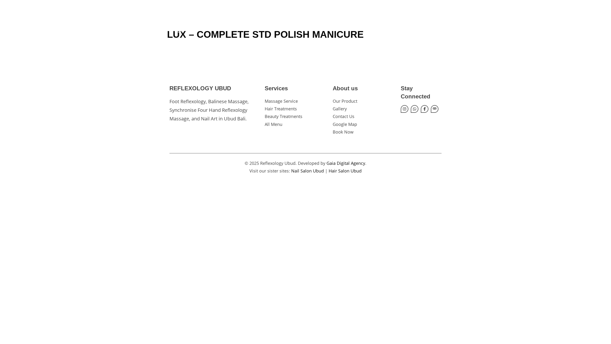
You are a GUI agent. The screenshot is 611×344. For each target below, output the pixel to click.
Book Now (343, 132)
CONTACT (399, 21)
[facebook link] (424, 109)
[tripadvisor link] (434, 109)
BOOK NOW (428, 21)
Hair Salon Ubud (345, 171)
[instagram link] (404, 109)
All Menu (273, 124)
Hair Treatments (281, 109)
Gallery (340, 109)
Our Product (345, 101)
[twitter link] (414, 109)
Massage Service (281, 101)
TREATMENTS (340, 21)
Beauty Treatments (283, 116)
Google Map (345, 124)
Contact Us (343, 116)
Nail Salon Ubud (307, 171)
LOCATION (371, 21)
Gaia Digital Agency (346, 163)
